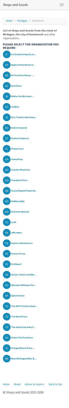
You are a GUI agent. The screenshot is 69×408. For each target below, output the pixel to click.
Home (9, 20)
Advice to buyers (34, 384)
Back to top (55, 384)
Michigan (22, 20)
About (17, 384)
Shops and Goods (15, 4)
